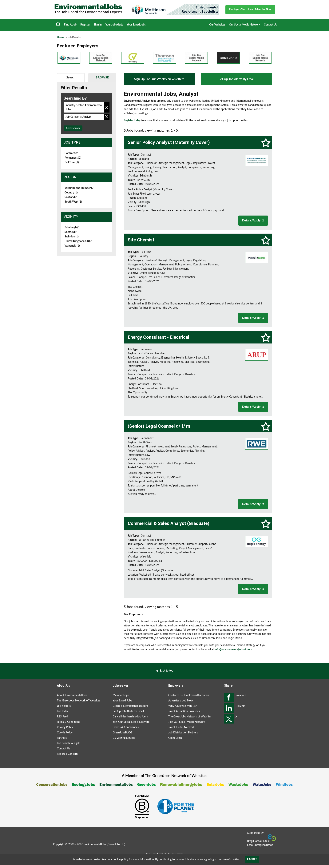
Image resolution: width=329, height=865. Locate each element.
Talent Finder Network (181, 727)
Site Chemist (141, 240)
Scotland (71, 197)
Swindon (72, 236)
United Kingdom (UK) (79, 241)
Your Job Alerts (114, 24)
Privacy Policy (65, 727)
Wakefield (72, 245)
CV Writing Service (124, 738)
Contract (71, 153)
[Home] (88, 9)
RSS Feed (62, 716)
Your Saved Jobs (136, 24)
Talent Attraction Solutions (184, 711)
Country (71, 192)
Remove (106, 107)
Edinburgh (72, 227)
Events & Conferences (126, 727)
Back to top (166, 670)
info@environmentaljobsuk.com (233, 649)
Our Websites (217, 24)
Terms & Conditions (68, 722)
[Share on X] (229, 719)
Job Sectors (64, 706)
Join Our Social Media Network (131, 722)
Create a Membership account (130, 706)
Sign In (98, 24)
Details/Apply (251, 220)
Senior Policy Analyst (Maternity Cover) (169, 142)
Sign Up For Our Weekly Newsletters (159, 79)
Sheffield (71, 232)
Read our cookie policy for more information (127, 859)
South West (73, 201)
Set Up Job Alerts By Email (236, 79)
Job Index (62, 711)
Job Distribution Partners (183, 732)
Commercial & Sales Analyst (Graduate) (168, 523)
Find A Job (70, 24)
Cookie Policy (65, 732)
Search (70, 77)
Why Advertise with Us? (182, 706)
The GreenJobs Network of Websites (78, 700)
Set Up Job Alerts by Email (128, 711)
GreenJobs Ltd (116, 844)
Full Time (72, 162)
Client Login (175, 738)
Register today (132, 120)
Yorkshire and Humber (79, 188)
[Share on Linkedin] (229, 708)
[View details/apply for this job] (256, 160)
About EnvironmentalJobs (72, 695)
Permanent (73, 158)
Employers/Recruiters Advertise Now (250, 9)
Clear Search (73, 128)
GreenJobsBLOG (122, 732)
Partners (62, 738)
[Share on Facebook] (229, 697)
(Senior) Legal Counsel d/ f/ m (159, 426)
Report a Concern (67, 754)
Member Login (121, 695)
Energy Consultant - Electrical (158, 337)
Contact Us (270, 24)
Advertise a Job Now (180, 700)
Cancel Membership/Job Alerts (131, 716)
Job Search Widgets (68, 743)
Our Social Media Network (244, 24)
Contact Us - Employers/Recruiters (188, 695)
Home (58, 23)
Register (85, 24)
